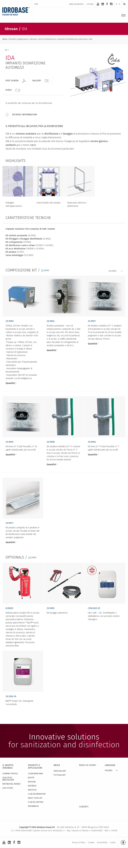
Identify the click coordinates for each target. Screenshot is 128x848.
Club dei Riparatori (37, 794)
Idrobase (32, 786)
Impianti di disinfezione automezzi (73, 39)
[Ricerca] (124, 4)
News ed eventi (87, 765)
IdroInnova (33, 806)
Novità (31, 778)
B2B (36, 4)
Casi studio (7, 788)
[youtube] (98, 4)
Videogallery (60, 771)
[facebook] (107, 4)
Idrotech (32, 790)
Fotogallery (60, 775)
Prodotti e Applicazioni (18, 39)
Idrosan (33, 39)
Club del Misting (35, 802)
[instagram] (111, 4)
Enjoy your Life (35, 798)
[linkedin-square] (102, 4)
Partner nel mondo (11, 784)
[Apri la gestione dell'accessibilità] (122, 842)
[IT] (118, 1)
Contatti (84, 806)
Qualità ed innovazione (8, 779)
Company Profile (10, 774)
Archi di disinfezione (47, 39)
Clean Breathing (35, 774)
